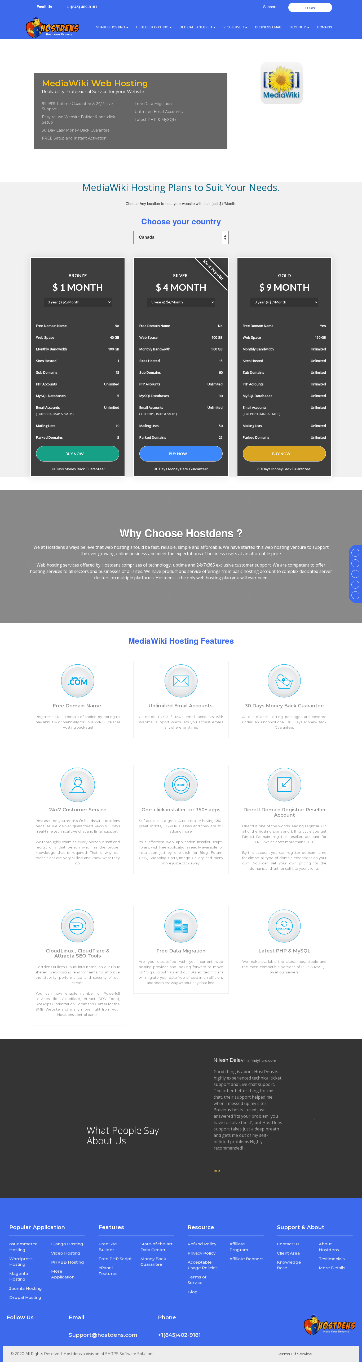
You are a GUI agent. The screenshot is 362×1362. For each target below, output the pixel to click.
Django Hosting (67, 1243)
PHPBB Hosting (67, 1262)
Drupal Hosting (25, 1297)
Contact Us (288, 1243)
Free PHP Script (115, 1258)
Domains (324, 27)
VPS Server (233, 27)
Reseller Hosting (152, 27)
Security (298, 27)
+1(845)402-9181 (179, 1335)
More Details (332, 1267)
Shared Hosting (110, 27)
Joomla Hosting (25, 1288)
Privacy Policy (201, 1253)
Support (269, 6)
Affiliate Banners (246, 1258)
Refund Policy (202, 1243)
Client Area (288, 1253)
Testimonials (332, 1258)
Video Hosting (65, 1253)
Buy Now (75, 453)
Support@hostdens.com (103, 1335)
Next (313, 1118)
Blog (193, 1291)
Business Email (268, 27)
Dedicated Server (196, 27)
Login (310, 7)
